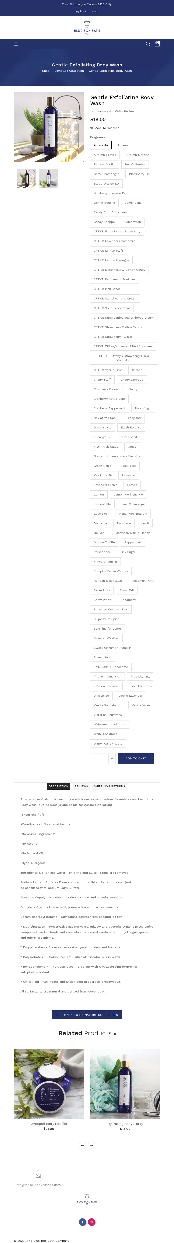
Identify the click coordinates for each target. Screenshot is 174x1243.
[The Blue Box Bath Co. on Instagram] (91, 1222)
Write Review (125, 111)
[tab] (58, 786)
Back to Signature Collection (90, 1015)
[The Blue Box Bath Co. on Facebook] (82, 1222)
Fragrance (98, 137)
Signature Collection (69, 70)
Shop (46, 70)
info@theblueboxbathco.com (38, 1185)
